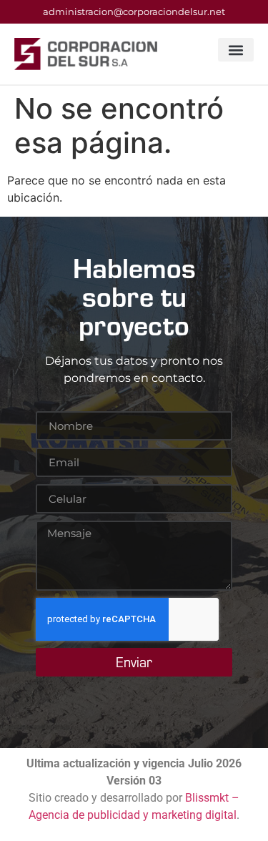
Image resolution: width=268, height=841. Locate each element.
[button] (236, 50)
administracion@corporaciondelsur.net (134, 11)
